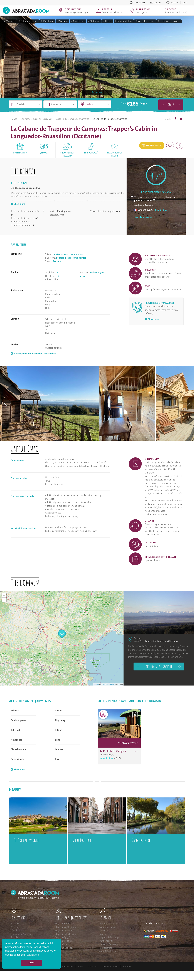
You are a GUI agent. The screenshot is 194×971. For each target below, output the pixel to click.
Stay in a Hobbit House (66, 934)
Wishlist (174, 3)
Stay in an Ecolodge (64, 948)
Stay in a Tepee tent (64, 941)
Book (170, 104)
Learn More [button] (33, 955)
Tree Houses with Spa (109, 923)
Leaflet (96, 684)
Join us (81, 967)
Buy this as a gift (154, 145)
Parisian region (106, 941)
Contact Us (127, 967)
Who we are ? (67, 967)
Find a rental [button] (140, 3)
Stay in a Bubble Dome (65, 927)
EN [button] (184, 3)
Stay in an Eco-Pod (64, 930)
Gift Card (158, 3)
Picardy (14, 937)
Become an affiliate (110, 967)
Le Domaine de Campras (77, 119)
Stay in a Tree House (64, 923)
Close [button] (32, 962)
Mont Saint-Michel (108, 951)
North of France (106, 934)
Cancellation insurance (154, 923)
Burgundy (15, 927)
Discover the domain (159, 666)
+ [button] (4, 595)
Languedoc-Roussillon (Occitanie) (36, 119)
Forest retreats (106, 948)
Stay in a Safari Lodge (109, 937)
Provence (15, 923)
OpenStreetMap (108, 684)
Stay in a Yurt (61, 944)
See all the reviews (143, 217)
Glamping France (107, 927)
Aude (58, 119)
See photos (97, 92)
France (14, 119)
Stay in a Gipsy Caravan (66, 937)
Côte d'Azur (16, 930)
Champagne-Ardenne (21, 934)
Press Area (93, 967)
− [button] (4, 600)
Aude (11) (139, 641)
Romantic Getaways (108, 944)
